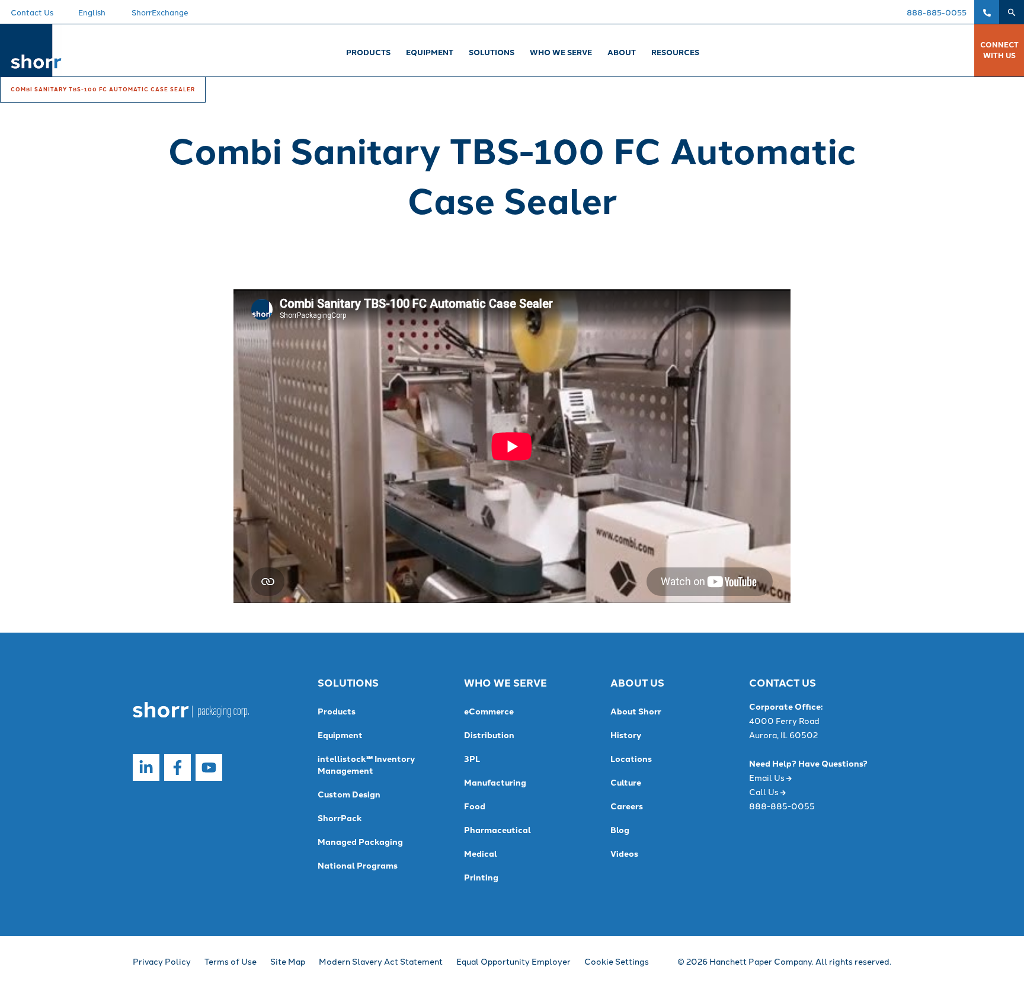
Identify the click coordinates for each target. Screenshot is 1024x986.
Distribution (489, 735)
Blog (619, 829)
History (625, 735)
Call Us (764, 791)
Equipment (340, 735)
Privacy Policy (162, 961)
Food (474, 806)
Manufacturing (495, 782)
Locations (631, 758)
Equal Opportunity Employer (513, 961)
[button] (1011, 12)
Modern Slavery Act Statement (381, 961)
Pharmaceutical (497, 829)
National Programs (358, 865)
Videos (624, 853)
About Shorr (635, 711)
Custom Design (349, 794)
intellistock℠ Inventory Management (366, 764)
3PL (472, 758)
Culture (625, 782)
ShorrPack (340, 818)
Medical (480, 853)
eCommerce (489, 711)
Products (337, 711)
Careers (626, 806)
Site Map (287, 961)
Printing (481, 877)
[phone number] (986, 12)
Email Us (767, 777)
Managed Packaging (360, 841)
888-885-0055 (937, 12)
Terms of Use (230, 961)
